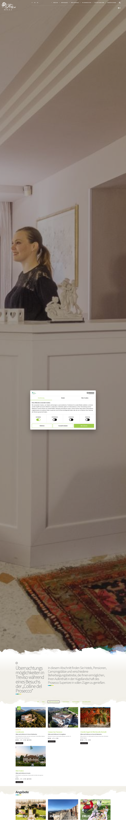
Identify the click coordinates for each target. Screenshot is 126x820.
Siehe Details (19, 743)
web (25, 740)
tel (21, 740)
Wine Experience (75, 2)
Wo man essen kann (99, 2)
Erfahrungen (64, 2)
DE (37, 2)
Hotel (43, 701)
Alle (38, 701)
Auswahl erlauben (63, 425)
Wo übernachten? (86, 2)
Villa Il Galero (20, 771)
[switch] (55, 420)
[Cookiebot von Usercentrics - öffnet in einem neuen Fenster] (87, 393)
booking (30, 740)
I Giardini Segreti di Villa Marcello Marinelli (93, 732)
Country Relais (65, 701)
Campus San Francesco (55, 732)
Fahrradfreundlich (86, 701)
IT (32, 2)
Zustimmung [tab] (41, 398)
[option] (63, 328)
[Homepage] (8, 6)
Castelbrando (20, 732)
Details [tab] (63, 398)
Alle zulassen (84, 425)
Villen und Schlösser (53, 701)
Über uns (55, 2)
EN (34, 2)
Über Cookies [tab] (84, 398)
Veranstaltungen (111, 2)
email (18, 740)
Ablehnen (42, 425)
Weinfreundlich (75, 701)
